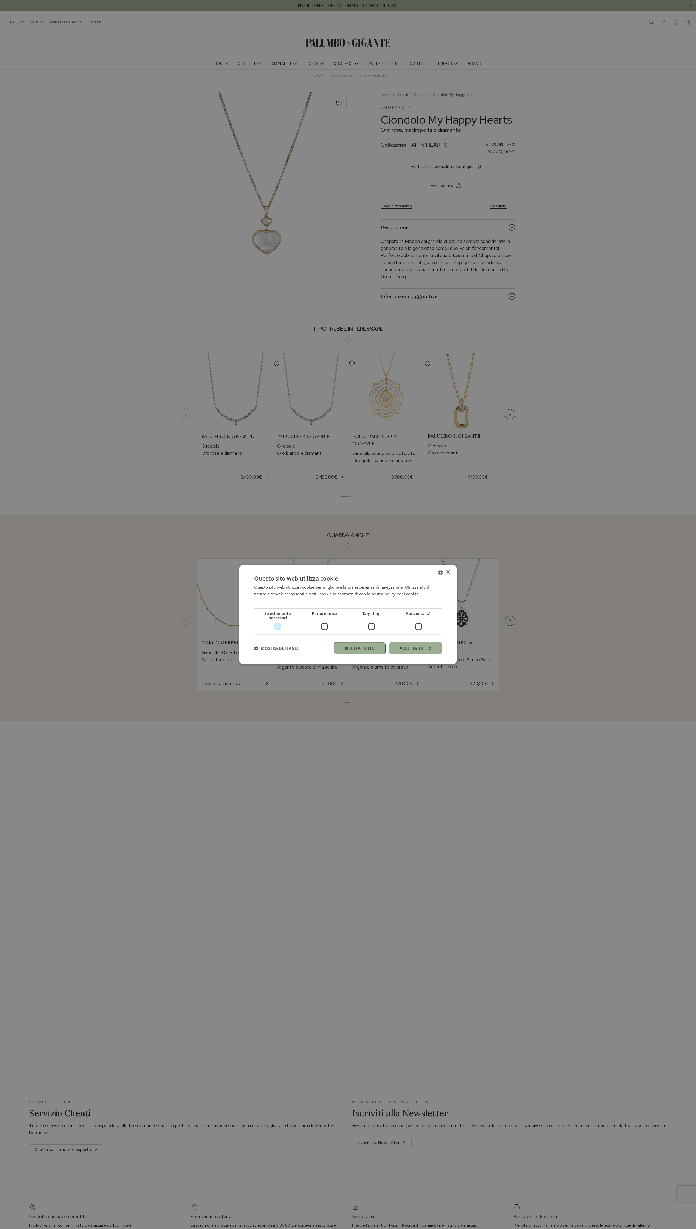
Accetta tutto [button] (415, 648)
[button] (276, 648)
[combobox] (440, 572)
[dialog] (348, 614)
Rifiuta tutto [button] (360, 648)
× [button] (448, 572)
